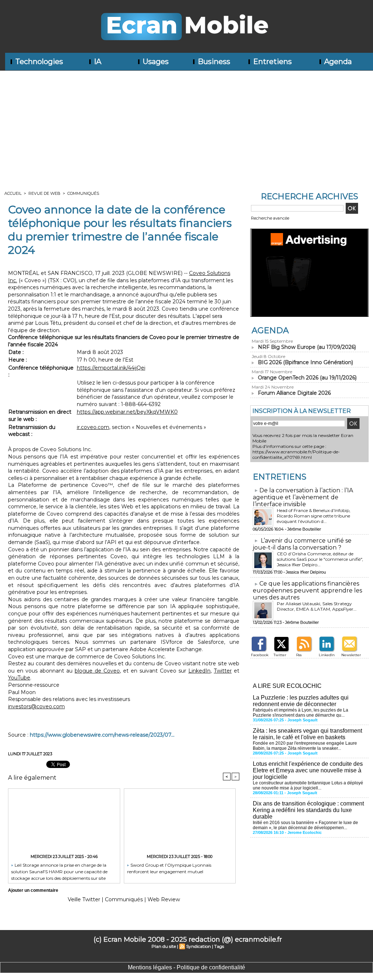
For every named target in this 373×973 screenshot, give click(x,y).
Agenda (337, 61)
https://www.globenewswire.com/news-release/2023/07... (102, 735)
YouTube (19, 677)
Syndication (198, 946)
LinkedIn (199, 670)
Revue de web (44, 193)
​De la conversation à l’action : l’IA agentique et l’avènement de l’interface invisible (303, 497)
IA (96, 61)
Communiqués (83, 193)
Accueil (12, 193)
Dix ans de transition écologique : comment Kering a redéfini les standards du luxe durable (308, 810)
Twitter (223, 670)
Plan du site (164, 946)
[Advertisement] (186, 125)
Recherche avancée (270, 218)
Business (213, 61)
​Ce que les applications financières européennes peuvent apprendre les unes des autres (307, 590)
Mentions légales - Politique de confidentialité (186, 967)
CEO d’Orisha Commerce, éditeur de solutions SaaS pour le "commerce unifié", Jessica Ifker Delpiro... (320, 559)
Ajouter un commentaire (33, 890)
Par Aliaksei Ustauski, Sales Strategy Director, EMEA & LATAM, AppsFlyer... (317, 606)
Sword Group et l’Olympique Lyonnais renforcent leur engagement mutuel (169, 868)
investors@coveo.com (36, 706)
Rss (299, 655)
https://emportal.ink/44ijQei (111, 368)
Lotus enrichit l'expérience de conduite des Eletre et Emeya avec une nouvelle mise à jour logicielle (308, 770)
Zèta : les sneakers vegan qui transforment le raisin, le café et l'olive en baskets (307, 734)
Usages (155, 61)
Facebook (259, 655)
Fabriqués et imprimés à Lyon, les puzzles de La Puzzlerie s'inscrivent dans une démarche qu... (300, 713)
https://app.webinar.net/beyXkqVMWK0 (127, 412)
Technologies (38, 61)
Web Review (164, 899)
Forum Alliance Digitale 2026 (294, 393)
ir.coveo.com (93, 427)
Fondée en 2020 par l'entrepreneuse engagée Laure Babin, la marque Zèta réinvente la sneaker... (305, 746)
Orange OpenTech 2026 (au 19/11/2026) (307, 377)
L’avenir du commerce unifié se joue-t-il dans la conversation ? (302, 544)
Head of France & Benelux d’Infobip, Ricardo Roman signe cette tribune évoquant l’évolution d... (313, 516)
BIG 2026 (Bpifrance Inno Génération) (305, 362)
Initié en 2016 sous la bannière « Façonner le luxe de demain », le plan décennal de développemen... (305, 825)
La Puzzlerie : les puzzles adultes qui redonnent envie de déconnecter (301, 700)
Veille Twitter (84, 899)
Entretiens (271, 61)
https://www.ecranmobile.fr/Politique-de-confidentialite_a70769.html (296, 454)
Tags (219, 946)
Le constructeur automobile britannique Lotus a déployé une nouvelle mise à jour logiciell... (308, 785)
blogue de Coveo (97, 670)
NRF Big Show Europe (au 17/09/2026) (307, 347)
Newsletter (351, 655)
